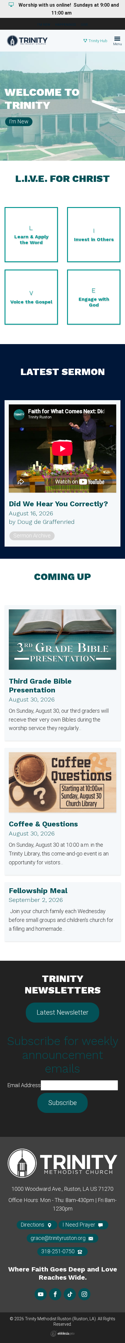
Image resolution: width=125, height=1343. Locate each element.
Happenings (65, 25)
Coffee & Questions (43, 824)
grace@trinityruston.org (59, 1238)
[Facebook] (55, 1294)
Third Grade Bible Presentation (40, 685)
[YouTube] (41, 1294)
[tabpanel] (62, 106)
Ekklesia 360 (62, 1334)
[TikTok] (70, 1294)
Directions (33, 1224)
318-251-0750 (58, 1251)
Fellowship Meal (38, 890)
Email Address (24, 1085)
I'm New (43, 25)
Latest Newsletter (62, 1012)
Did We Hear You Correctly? (58, 504)
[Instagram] (84, 1294)
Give (84, 25)
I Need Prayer (79, 1224)
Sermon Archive (32, 535)
